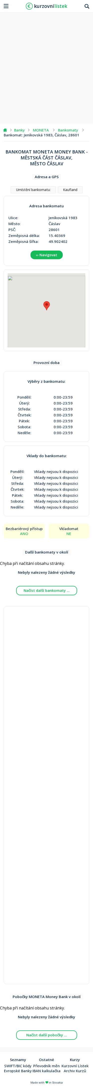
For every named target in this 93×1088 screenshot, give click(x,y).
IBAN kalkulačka (46, 1070)
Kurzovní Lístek (75, 1065)
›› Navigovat (46, 255)
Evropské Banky (18, 1070)
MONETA (41, 130)
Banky (19, 130)
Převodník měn (46, 1065)
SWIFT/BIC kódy (17, 1065)
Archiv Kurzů (75, 1070)
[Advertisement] (46, 66)
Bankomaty (68, 130)
